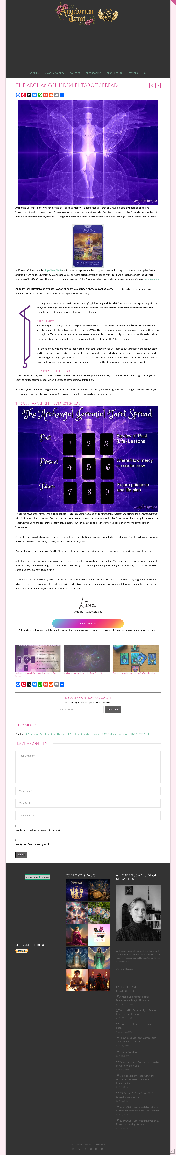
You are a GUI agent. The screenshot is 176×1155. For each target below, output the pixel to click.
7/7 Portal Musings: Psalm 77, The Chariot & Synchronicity (136, 1095)
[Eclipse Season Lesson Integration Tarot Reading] (136, 658)
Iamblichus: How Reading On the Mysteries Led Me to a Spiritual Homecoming (135, 1079)
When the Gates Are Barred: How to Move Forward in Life (137, 1063)
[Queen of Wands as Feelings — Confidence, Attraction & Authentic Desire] (77, 980)
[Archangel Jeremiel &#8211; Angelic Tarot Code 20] (87, 658)
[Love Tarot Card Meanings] (77, 913)
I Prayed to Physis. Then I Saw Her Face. (136, 1026)
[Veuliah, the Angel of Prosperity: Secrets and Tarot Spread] (99, 958)
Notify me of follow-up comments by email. (38, 830)
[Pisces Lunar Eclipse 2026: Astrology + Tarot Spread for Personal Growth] (77, 958)
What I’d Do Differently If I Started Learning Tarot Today (136, 1012)
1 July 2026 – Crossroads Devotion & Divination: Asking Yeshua (137, 1122)
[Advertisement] (88, 47)
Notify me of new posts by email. (32, 844)
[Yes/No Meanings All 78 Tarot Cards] (77, 890)
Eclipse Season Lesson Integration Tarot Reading (134, 673)
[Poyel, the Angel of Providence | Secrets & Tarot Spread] (77, 935)
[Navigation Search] (145, 73)
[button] (173, 2)
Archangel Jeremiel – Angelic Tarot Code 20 (83, 673)
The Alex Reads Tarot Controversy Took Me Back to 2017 (136, 1039)
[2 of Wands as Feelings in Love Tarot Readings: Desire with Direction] (99, 980)
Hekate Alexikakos (129, 1051)
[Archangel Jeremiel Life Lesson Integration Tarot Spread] (38, 658)
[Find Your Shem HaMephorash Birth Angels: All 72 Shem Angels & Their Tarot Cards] (99, 890)
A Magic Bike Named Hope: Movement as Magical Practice (132, 998)
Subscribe (113, 709)
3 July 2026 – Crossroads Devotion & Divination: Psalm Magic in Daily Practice (138, 1108)
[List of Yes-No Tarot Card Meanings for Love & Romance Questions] (99, 935)
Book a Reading (88, 623)
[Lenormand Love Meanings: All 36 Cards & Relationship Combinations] (99, 913)
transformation (152, 279)
